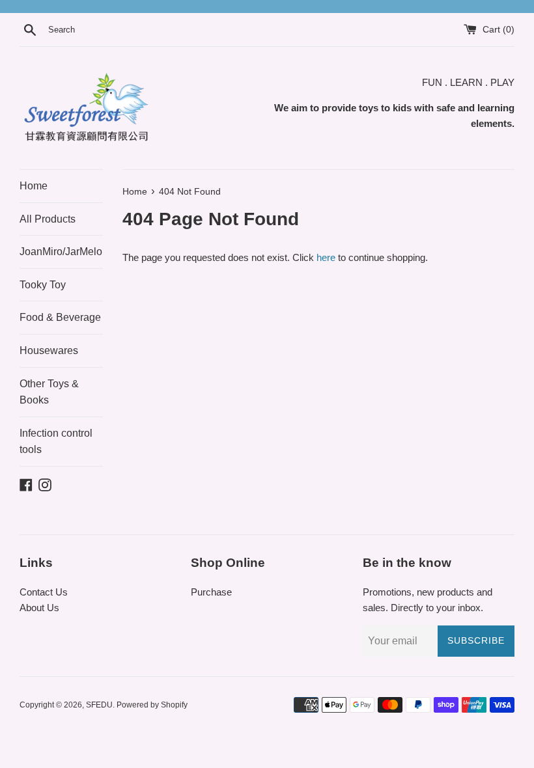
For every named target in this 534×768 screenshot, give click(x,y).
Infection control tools (56, 442)
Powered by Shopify (152, 704)
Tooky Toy (43, 284)
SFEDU (99, 704)
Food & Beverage (60, 317)
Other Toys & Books (49, 392)
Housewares (49, 350)
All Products (48, 219)
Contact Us (44, 591)
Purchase (211, 591)
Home (34, 185)
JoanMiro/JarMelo (61, 251)
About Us (39, 607)
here (325, 257)
